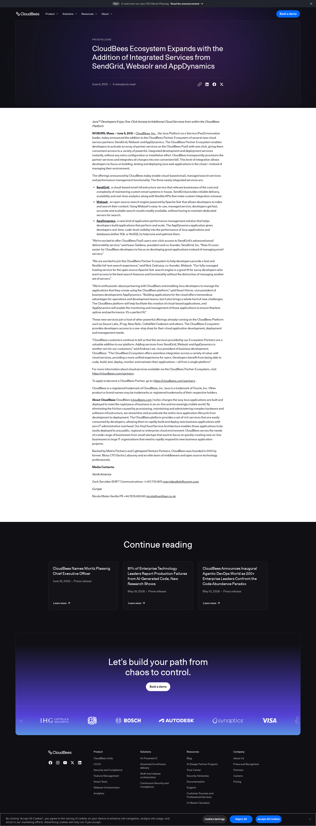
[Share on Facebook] (214, 84)
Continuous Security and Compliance (154, 785)
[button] (52, 14)
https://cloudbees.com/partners (113, 373)
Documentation (196, 781)
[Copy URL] (200, 84)
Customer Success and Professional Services (200, 795)
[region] (158, 819)
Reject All (241, 819)
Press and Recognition (246, 764)
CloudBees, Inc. (146, 133)
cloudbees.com (141, 400)
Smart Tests (100, 781)
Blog (189, 758)
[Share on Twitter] (221, 84)
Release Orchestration (107, 787)
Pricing (237, 781)
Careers (238, 775)
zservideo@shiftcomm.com (181, 481)
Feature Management (106, 775)
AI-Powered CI (148, 758)
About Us (238, 758)
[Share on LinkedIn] (207, 84)
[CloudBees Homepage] (60, 752)
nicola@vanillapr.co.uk (161, 496)
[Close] (310, 819)
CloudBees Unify (103, 758)
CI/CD (97, 764)
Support (191, 787)
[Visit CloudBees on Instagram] (58, 762)
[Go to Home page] (27, 14)
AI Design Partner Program (202, 764)
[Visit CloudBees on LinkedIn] (80, 762)
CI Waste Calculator (198, 802)
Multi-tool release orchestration (150, 775)
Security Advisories (198, 775)
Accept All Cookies (269, 819)
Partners (238, 769)
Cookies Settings (215, 819)
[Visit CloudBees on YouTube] (65, 762)
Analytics (99, 793)
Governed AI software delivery (153, 766)
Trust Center (194, 769)
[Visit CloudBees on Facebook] (50, 762)
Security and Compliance (108, 769)
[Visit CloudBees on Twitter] (72, 762)
